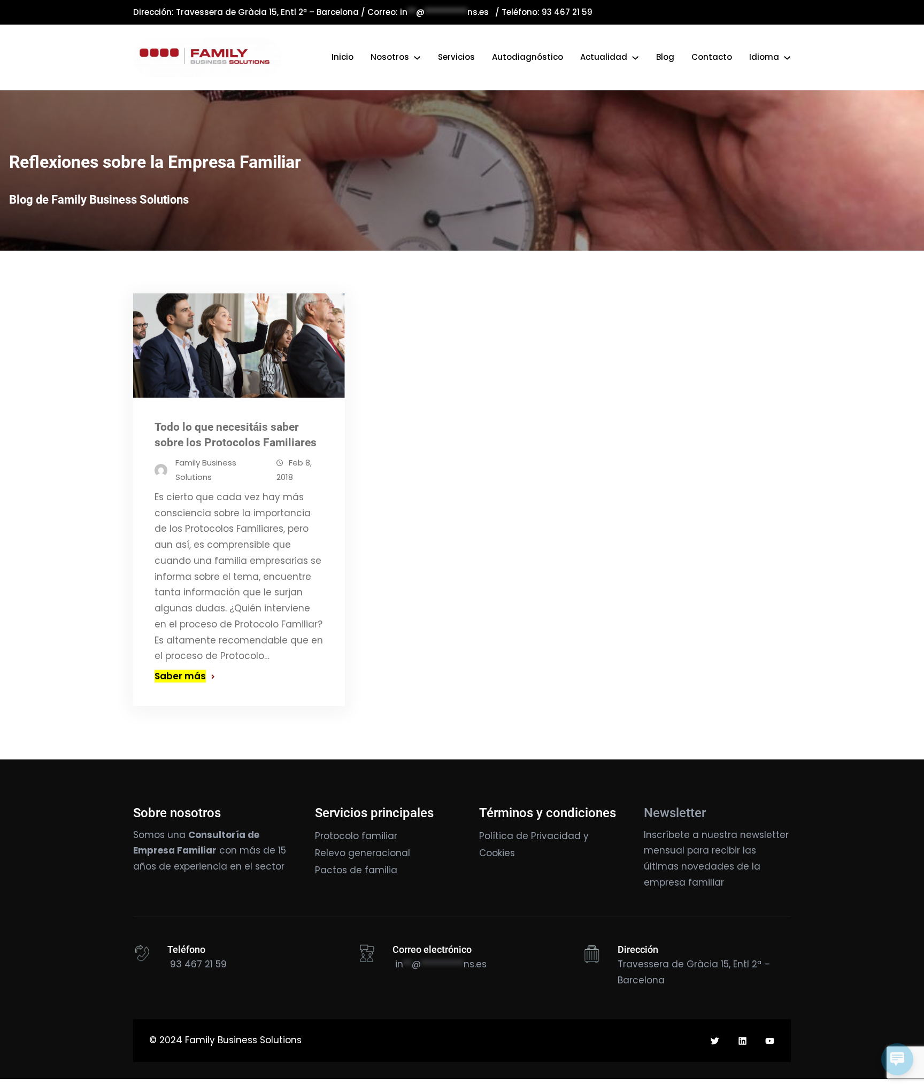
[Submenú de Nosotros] (417, 57)
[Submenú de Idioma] (787, 57)
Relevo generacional (362, 853)
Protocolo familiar (356, 835)
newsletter (764, 834)
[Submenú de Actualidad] (635, 57)
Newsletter (675, 812)
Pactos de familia (356, 870)
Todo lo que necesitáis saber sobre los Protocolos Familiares (236, 435)
